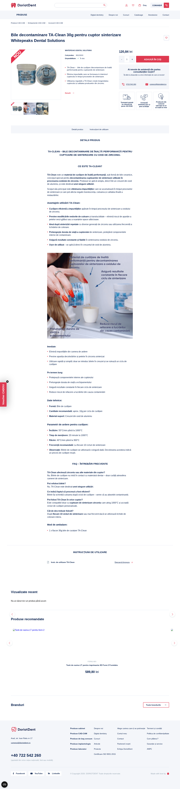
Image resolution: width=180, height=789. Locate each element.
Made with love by (158, 774)
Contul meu (122, 733)
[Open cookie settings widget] (4, 784)
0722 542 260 (131, 84)
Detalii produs (77, 129)
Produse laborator (78, 749)
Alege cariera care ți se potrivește (131, 728)
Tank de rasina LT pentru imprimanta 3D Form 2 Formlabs (92, 665)
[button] (3, 394)
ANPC (149, 749)
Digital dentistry (97, 15)
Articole (97, 744)
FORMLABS (92, 662)
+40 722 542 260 (26, 755)
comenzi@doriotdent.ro (158, 84)
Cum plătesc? (152, 739)
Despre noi (113, 15)
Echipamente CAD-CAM (36, 23)
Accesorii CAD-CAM (55, 23)
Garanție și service (154, 744)
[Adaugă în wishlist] (166, 37)
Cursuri (126, 15)
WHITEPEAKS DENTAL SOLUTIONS (78, 50)
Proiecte (97, 749)
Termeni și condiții (154, 728)
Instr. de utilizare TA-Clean (63, 562)
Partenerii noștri (123, 744)
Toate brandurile (153, 705)
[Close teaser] (7, 381)
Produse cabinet (77, 728)
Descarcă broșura (122, 562)
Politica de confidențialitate (158, 733)
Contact (166, 15)
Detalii (68, 93)
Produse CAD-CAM (18, 23)
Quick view (21, 679)
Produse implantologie (80, 744)
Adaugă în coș (152, 59)
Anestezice (152, 15)
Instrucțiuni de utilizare (99, 129)
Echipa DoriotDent (124, 749)
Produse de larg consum (81, 739)
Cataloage (138, 15)
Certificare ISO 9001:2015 (105, 754)
